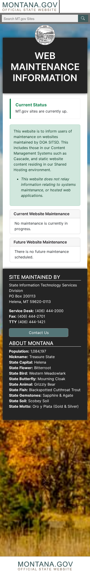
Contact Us (39, 332)
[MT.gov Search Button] (83, 18)
